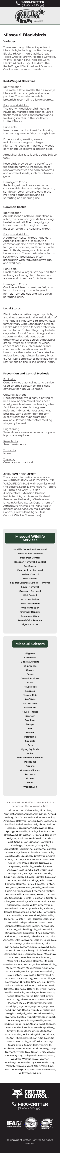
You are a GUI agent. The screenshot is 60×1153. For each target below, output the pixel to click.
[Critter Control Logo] (30, 16)
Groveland (11, 908)
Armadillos (30, 657)
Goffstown (33, 901)
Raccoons (30, 774)
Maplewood (43, 957)
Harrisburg (48, 911)
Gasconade (15, 897)
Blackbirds (30, 707)
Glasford (51, 897)
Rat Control (30, 566)
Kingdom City (13, 932)
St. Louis (45, 1037)
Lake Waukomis (33, 943)
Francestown (23, 890)
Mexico (28, 964)
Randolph (11, 1006)
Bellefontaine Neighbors (31, 824)
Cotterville (47, 852)
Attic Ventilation (30, 608)
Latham (24, 946)
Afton (11, 810)
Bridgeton (25, 834)
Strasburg (47, 1041)
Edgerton (10, 876)
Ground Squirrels (30, 678)
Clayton (51, 848)
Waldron (16, 1058)
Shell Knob (23, 1027)
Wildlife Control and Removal (30, 549)
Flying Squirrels (30, 749)
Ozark (43, 988)
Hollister (19, 918)
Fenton (50, 883)
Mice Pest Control (30, 557)
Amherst (9, 813)
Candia (18, 841)
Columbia (34, 852)
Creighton (26, 855)
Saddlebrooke (13, 1023)
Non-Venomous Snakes (30, 757)
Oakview (17, 985)
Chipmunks (30, 666)
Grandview (13, 904)
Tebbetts (9, 1048)
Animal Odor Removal (30, 620)
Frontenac (29, 894)
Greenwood (45, 904)
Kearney (12, 929)
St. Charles (22, 1037)
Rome (48, 1020)
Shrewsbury (38, 1027)
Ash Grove (21, 817)
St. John (34, 1037)
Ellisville (29, 876)
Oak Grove (48, 981)
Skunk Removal (30, 587)
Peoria (50, 992)
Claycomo (40, 848)
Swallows (30, 720)
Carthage (16, 845)
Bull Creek (35, 838)
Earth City (27, 866)
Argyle (28, 813)
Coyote (30, 670)
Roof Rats (30, 699)
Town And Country (37, 1048)
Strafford (34, 1041)
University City (13, 1055)
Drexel (34, 862)
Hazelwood (29, 915)
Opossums (30, 762)
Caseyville (42, 845)
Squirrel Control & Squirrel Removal (30, 583)
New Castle (29, 974)
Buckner (23, 838)
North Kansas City (21, 978)
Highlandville (45, 915)
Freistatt (49, 890)
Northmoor (12, 981)
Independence (28, 922)
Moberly (11, 967)
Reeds (26, 1009)
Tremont (10, 1051)
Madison (14, 957)
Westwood (48, 1069)
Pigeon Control (30, 624)
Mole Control (30, 578)
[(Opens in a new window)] (16, 1123)
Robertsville (34, 1016)
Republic (36, 1009)
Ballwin (37, 820)
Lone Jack (17, 953)
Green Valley (29, 904)
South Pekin (27, 1030)
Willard (36, 1072)
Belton (51, 824)
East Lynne (30, 873)
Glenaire (21, 901)
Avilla (51, 817)
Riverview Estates (15, 1016)
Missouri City (48, 964)
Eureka (40, 876)
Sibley (50, 1027)
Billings (11, 827)
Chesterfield (11, 848)
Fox (30, 728)
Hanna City (34, 911)
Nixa (7, 978)
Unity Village (47, 1051)
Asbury (9, 817)
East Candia (26, 869)
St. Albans (48, 1034)
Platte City (13, 999)
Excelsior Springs (28, 880)
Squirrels (30, 741)
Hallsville (37, 908)
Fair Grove (46, 880)
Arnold (52, 813)
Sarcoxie (11, 1027)
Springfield (35, 1034)
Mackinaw (50, 953)
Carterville (47, 841)
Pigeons (30, 766)
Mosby (21, 967)
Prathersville (34, 1002)
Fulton (40, 894)
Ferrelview (24, 887)
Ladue (44, 936)
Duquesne (14, 866)
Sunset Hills (31, 1044)
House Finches (30, 712)
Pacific (52, 988)
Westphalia (21, 1069)
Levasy (21, 950)
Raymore (36, 1006)
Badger (30, 724)
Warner (44, 1058)
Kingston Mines (32, 932)
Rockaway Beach (18, 1020)
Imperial (13, 922)
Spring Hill (20, 1034)
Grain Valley (48, 901)
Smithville (13, 1030)
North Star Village (44, 978)
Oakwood (30, 985)
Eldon (20, 876)
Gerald (28, 897)
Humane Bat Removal (30, 553)
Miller (36, 964)
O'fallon (35, 981)
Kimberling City (27, 929)
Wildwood (25, 1072)
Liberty (30, 950)
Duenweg (45, 862)
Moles (30, 753)
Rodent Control (30, 574)
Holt (28, 918)
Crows (30, 674)
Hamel (8, 911)
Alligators (30, 653)
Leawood (43, 946)
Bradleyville (36, 831)
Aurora (43, 817)
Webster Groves (16, 1065)
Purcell (47, 1002)
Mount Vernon (34, 967)
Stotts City (22, 1041)
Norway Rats (30, 695)
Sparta (9, 1034)
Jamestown (45, 922)
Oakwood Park (45, 985)
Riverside (47, 1013)
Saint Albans (30, 1023)
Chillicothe (26, 848)
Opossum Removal (30, 591)
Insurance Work (30, 616)
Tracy (53, 1048)
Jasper (9, 925)
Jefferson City (22, 925)
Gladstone (39, 897)
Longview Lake (33, 953)
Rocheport (48, 1016)
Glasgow (9, 901)
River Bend (34, 1013)
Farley (30, 883)
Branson (49, 831)
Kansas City (47, 925)
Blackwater (40, 827)
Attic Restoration (30, 603)
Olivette (9, 988)
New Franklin (45, 974)
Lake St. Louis (42, 939)
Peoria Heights (15, 995)
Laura (33, 946)
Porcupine (30, 737)
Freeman (37, 890)
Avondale (9, 820)
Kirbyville (48, 932)
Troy (27, 1051)
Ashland (33, 817)
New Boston (13, 974)
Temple (20, 1048)
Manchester (28, 957)
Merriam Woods (12, 964)
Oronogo (20, 988)
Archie (19, 813)
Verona (42, 1055)
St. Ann (10, 1037)
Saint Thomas (47, 1023)
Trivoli (20, 1051)
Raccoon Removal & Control (30, 562)
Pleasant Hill (45, 999)
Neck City (27, 971)
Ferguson (11, 887)
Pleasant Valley (17, 1002)
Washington (12, 1062)
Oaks (8, 985)
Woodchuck (30, 787)
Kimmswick (45, 929)
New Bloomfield (43, 971)
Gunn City (25, 908)
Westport (35, 1069)
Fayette (39, 883)
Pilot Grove (46, 995)
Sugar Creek (15, 1044)
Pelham (41, 992)
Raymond (24, 1006)
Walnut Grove (30, 1058)
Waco (51, 1055)
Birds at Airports (30, 662)
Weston (9, 1069)
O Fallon (25, 981)
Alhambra (45, 810)
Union (34, 1051)
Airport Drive (24, 810)
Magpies (30, 691)
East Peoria (44, 873)
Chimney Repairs (30, 612)
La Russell (23, 936)
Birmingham (24, 827)
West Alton (33, 1065)
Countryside (12, 855)
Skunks (30, 778)
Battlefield (50, 820)
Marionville (13, 960)
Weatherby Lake (31, 1062)
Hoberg (8, 918)
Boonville (22, 831)
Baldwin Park (24, 820)
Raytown (48, 1006)
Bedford (10, 824)
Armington (40, 813)
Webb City (48, 1062)
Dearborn (42, 859)
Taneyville (45, 1044)
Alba (35, 810)
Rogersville (36, 1020)
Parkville (19, 992)
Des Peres (23, 862)
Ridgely (21, 1013)
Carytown (29, 845)
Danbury (19, 859)
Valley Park (30, 1055)
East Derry (40, 869)
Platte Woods (28, 999)
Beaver (30, 732)
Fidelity (36, 887)
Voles (30, 782)
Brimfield (38, 834)
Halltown (49, 908)
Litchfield (41, 950)
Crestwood (40, 855)
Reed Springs (13, 1009)
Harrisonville (14, 915)
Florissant (48, 887)
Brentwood (11, 834)
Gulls (30, 682)
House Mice (30, 687)
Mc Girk (48, 960)
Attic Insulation (30, 599)
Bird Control (30, 595)
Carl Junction (32, 841)
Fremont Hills (14, 894)
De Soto (30, 859)
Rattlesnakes (30, 703)
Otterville (32, 988)
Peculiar (30, 992)
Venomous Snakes (30, 770)
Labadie (35, 936)
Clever (23, 852)
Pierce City (32, 995)
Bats (30, 745)
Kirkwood (10, 936)
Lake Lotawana (23, 939)
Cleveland (12, 852)
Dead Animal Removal (30, 570)
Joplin (35, 925)
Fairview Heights (15, 883)
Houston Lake (40, 918)
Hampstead (20, 911)
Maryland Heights (31, 960)
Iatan (53, 918)
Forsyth (9, 890)
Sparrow (30, 716)
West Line (47, 1065)
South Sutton (44, 1030)
